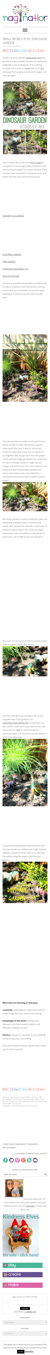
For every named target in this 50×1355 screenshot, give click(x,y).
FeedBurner (30, 1311)
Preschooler (26, 1101)
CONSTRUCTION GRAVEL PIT (15, 269)
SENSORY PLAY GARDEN (13, 215)
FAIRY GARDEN (9, 261)
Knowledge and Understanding (12, 1099)
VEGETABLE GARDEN (12, 254)
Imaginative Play (36, 1097)
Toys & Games (16, 1103)
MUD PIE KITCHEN (11, 276)
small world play (33, 57)
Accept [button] (21, 1352)
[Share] (29, 50)
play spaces (36, 162)
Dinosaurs (16, 1097)
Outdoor (37, 1099)
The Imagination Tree (25, 12)
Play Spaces (18, 1101)
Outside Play (15, 1106)
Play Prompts (10, 1101)
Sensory (40, 1101)
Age (11, 1097)
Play (4, 1101)
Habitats (28, 1097)
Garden (22, 1097)
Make (23, 1099)
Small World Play (32, 1106)
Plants (42, 1099)
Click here (29, 1206)
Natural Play (30, 1099)
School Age (33, 1101)
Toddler (9, 1103)
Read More (29, 1351)
